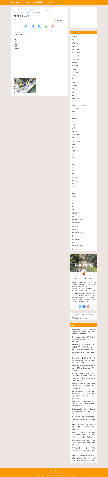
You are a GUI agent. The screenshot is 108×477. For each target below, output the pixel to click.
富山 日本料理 (76, 213)
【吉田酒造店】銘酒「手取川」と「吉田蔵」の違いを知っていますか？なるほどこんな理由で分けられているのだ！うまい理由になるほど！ (83, 395)
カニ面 (73, 102)
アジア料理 (75, 72)
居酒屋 (73, 46)
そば (73, 164)
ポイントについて (27, 34)
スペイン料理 (75, 56)
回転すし (74, 79)
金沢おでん (75, 43)
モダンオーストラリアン (78, 105)
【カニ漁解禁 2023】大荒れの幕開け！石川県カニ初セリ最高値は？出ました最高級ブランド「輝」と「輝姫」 (84, 360)
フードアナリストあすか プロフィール (82, 314)
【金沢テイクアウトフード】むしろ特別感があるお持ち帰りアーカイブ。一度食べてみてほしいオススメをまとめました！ (83, 435)
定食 (73, 170)
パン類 (73, 196)
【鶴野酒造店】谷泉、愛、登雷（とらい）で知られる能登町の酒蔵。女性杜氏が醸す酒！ (83, 442)
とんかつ (74, 88)
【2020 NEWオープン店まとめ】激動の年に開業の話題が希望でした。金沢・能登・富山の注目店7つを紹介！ (83, 331)
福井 (73, 236)
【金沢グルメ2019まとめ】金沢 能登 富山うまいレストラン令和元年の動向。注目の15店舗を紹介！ (83, 427)
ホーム (17, 10)
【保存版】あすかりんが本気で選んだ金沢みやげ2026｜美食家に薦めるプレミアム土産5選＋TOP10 (84, 386)
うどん (73, 160)
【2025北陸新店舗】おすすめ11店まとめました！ (84, 354)
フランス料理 (75, 49)
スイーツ (74, 190)
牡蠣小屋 (74, 131)
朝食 (73, 174)
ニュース (22, 10)
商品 (73, 206)
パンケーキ (75, 200)
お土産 (73, 82)
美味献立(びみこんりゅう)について (81, 318)
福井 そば (74, 249)
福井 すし (74, 242)
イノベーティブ (76, 53)
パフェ (73, 187)
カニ (73, 92)
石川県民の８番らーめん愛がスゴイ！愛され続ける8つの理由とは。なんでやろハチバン (83, 450)
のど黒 (73, 128)
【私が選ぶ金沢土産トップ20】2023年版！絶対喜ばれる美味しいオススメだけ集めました (84, 419)
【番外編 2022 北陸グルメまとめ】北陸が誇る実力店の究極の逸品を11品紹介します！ (83, 411)
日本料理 (74, 36)
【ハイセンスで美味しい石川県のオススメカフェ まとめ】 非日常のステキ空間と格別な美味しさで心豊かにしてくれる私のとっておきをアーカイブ (83, 377)
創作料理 (74, 85)
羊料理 (73, 75)
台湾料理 (74, 62)
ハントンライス (76, 141)
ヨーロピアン (75, 66)
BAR (73, 203)
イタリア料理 (75, 59)
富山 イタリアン (76, 223)
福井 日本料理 (76, 239)
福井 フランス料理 (77, 246)
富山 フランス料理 (77, 219)
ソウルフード (75, 134)
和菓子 (73, 180)
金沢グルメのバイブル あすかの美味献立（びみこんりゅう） (35, 2)
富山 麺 (74, 229)
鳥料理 (73, 111)
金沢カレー (75, 138)
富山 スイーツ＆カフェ (78, 232)
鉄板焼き (74, 144)
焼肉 (73, 154)
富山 (73, 210)
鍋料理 (73, 121)
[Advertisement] (39, 63)
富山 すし (74, 216)
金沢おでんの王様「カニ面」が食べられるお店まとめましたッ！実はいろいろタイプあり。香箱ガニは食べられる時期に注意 (83, 458)
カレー (73, 167)
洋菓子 (73, 193)
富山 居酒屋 (75, 226)
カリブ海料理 (75, 108)
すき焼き (74, 151)
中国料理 (74, 69)
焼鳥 (73, 157)
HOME (54, 471)
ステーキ (74, 147)
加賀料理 (74, 118)
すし (73, 39)
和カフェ (74, 177)
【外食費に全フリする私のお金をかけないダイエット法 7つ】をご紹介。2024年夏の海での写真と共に (83, 404)
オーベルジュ (75, 98)
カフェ (73, 183)
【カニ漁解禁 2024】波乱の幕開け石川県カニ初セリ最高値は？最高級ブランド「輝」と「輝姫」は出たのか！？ (84, 368)
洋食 (73, 95)
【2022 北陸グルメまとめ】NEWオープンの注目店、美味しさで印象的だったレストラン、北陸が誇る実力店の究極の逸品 (83, 347)
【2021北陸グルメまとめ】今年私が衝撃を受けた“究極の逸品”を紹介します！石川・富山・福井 (84, 339)
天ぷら (73, 124)
